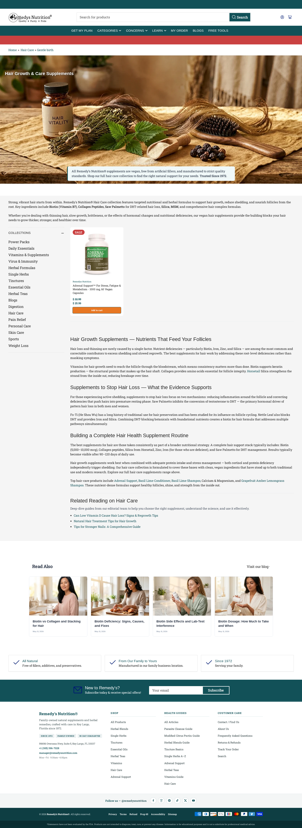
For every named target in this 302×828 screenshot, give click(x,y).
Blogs (198, 30)
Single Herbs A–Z (175, 756)
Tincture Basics (173, 749)
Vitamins (116, 763)
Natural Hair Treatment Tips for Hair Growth (105, 521)
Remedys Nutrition (82, 281)
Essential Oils (19, 287)
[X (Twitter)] (185, 800)
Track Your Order (228, 749)
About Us (223, 729)
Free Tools (218, 30)
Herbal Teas (18, 293)
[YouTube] (193, 800)
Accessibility (158, 814)
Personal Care (19, 326)
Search (222, 756)
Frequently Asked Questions (235, 735)
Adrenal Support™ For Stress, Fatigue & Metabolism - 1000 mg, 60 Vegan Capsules (97, 289)
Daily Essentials (21, 248)
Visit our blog (257, 566)
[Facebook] (153, 800)
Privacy (113, 814)
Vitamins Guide (174, 776)
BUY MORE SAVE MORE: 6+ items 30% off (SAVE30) (151, 40)
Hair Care (27, 50)
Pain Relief (17, 319)
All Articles (171, 722)
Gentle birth (45, 50)
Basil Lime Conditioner (154, 481)
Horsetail (253, 371)
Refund (133, 814)
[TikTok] (177, 800)
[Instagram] (161, 800)
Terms (123, 814)
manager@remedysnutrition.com (58, 753)
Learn (157, 30)
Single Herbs (18, 274)
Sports (13, 339)
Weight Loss (18, 345)
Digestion (16, 306)
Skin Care (16, 332)
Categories (107, 30)
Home (12, 50)
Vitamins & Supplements (28, 254)
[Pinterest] (169, 800)
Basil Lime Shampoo (185, 481)
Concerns (135, 30)
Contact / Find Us (228, 722)
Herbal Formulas (21, 267)
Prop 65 (144, 814)
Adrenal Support (125, 481)
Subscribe (216, 690)
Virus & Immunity (23, 261)
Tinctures (16, 280)
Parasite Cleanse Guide (178, 729)
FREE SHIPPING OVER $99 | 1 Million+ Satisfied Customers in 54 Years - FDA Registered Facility (151, 4)
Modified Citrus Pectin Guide (182, 735)
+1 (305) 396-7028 (49, 748)
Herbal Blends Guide (177, 742)
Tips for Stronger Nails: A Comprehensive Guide (107, 527)
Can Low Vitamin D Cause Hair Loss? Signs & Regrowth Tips (116, 515)
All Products (118, 722)
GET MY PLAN (81, 30)
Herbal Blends (119, 729)
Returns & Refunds (229, 742)
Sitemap (172, 814)
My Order (179, 30)
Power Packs (19, 241)
